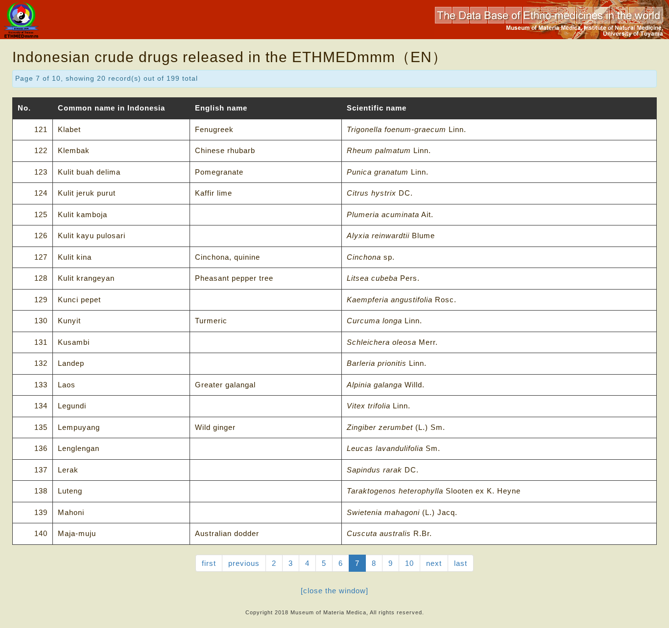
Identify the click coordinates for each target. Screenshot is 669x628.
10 (409, 563)
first (209, 563)
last (460, 563)
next (434, 563)
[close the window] (334, 590)
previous (244, 563)
